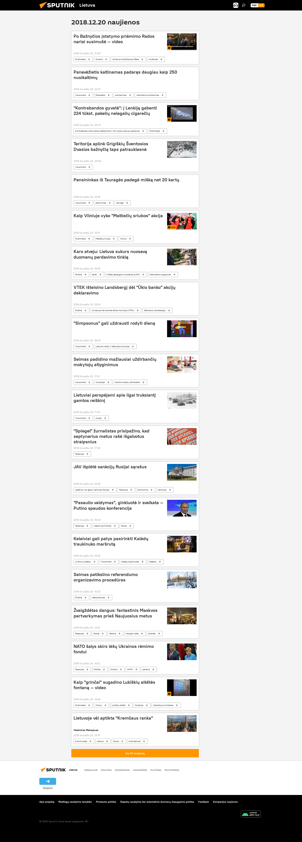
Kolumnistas (81, 741)
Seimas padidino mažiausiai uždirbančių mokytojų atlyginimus (115, 361)
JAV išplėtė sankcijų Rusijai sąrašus (110, 467)
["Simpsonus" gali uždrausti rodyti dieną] (182, 328)
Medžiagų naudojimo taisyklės (75, 801)
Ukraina (99, 59)
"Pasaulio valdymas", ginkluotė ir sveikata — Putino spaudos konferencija (118, 505)
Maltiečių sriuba (102, 238)
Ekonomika (143, 489)
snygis (99, 418)
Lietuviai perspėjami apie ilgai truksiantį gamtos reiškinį (115, 397)
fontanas (139, 705)
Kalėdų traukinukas (130, 561)
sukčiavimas (121, 95)
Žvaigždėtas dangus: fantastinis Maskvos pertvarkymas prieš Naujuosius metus (115, 613)
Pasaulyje (79, 454)
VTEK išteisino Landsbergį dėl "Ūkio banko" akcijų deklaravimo (124, 290)
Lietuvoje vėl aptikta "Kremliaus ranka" (113, 718)
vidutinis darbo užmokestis (127, 382)
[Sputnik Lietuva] (58, 9)
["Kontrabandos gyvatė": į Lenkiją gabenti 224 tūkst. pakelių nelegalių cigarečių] (182, 113)
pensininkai (101, 202)
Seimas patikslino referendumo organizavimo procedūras (106, 577)
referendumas (98, 597)
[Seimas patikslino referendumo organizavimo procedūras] (182, 580)
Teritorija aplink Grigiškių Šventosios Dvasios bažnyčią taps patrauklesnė (111, 146)
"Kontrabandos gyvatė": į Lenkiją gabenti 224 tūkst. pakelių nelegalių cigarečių (115, 110)
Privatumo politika (106, 801)
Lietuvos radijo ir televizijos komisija (112, 346)
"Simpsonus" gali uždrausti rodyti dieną (114, 323)
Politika (78, 274)
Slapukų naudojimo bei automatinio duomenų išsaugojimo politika (157, 801)
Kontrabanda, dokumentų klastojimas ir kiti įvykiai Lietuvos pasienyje (107, 131)
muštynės (153, 59)
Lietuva (100, 741)
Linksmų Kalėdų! (83, 561)
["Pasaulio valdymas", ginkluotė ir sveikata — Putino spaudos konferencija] (182, 508)
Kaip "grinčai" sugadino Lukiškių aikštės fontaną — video (114, 684)
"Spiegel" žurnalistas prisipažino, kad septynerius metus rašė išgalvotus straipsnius (111, 436)
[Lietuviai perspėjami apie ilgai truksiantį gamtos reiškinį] (182, 400)
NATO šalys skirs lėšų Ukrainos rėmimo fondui (114, 649)
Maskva (112, 633)
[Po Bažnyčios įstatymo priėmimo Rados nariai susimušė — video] (182, 41)
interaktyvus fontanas (163, 705)
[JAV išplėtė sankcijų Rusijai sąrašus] (182, 472)
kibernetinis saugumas (160, 274)
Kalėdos (152, 561)
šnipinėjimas (135, 741)
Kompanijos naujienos (225, 801)
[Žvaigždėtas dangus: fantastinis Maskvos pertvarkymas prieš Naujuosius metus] (182, 615)
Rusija (124, 525)
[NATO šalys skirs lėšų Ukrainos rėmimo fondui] (182, 652)
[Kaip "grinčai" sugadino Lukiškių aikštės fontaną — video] (182, 687)
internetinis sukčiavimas (147, 95)
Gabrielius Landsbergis (155, 310)
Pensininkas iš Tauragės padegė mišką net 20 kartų (126, 180)
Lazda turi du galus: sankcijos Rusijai (92, 489)
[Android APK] (251, 814)
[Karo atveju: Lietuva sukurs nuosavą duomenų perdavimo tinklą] (182, 257)
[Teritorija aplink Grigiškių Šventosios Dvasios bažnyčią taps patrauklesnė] (182, 149)
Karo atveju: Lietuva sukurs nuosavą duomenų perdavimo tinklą (110, 254)
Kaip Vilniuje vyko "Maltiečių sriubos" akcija (118, 215)
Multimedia (80, 59)
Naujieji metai (132, 633)
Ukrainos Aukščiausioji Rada (125, 59)
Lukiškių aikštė (118, 705)
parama (146, 669)
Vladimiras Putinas (102, 525)
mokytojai (100, 382)
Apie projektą (46, 801)
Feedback (203, 801)
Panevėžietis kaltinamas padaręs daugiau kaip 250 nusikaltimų (125, 74)
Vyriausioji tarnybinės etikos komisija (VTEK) (113, 310)
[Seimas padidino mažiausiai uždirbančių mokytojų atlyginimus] (182, 364)
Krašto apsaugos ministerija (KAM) (123, 274)
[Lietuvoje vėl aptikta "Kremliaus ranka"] (182, 723)
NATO (130, 669)
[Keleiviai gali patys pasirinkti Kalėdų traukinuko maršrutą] (182, 544)
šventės (152, 633)
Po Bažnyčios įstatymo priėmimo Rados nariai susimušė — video (114, 38)
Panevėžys (100, 95)
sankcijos (162, 489)
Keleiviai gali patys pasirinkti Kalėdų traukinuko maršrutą (111, 541)
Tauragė (120, 202)
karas (94, 274)
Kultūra (155, 770)
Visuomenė (80, 95)
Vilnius (123, 238)
